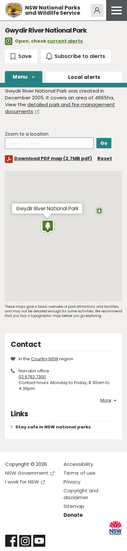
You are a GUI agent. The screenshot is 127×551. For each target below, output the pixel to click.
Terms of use (79, 472)
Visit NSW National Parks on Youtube (39, 541)
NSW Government (27, 472)
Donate (73, 515)
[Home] (13, 10)
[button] (48, 227)
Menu (20, 76)
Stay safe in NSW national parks (53, 427)
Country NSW (44, 359)
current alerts (65, 41)
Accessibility (78, 464)
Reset (104, 158)
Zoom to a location (27, 134)
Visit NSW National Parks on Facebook (11, 541)
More (105, 400)
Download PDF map (53, 158)
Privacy (72, 481)
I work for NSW (22, 481)
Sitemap (74, 506)
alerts (84, 77)
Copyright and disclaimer (81, 494)
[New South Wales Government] (115, 528)
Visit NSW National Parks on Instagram (25, 541)
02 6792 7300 (32, 377)
